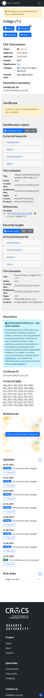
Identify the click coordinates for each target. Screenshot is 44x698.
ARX (19, 64)
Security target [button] (12, 231)
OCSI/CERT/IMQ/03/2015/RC (20, 213)
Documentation (12, 669)
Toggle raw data (12, 579)
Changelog (10, 678)
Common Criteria (14, 156)
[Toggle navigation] (39, 3)
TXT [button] (33, 130)
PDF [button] (27, 130)
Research (10, 653)
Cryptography (13, 142)
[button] (40, 459)
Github (8, 643)
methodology (10, 358)
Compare (25, 28)
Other (9, 163)
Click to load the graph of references (22, 434)
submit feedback (18, 364)
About (8, 648)
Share (26, 35)
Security (10, 257)
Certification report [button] (14, 130)
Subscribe (11, 35)
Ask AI (10, 28)
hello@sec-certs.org (14, 695)
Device (10, 149)
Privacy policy (11, 673)
